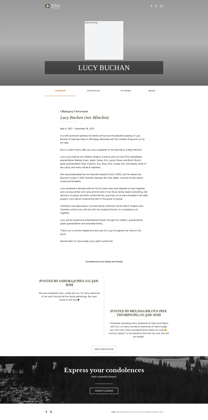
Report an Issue (158, 412)
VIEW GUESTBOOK (104, 349)
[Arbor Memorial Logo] (52, 6)
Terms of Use (132, 412)
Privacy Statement (145, 412)
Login (113, 412)
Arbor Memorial (122, 412)
